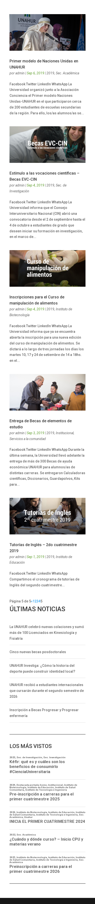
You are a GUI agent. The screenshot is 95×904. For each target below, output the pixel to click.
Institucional (65, 433)
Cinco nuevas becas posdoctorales (38, 652)
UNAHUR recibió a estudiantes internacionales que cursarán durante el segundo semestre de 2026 (47, 690)
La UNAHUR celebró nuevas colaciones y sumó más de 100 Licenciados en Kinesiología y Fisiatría (47, 632)
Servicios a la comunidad (28, 439)
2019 (50, 73)
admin (20, 73)
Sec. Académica (67, 73)
